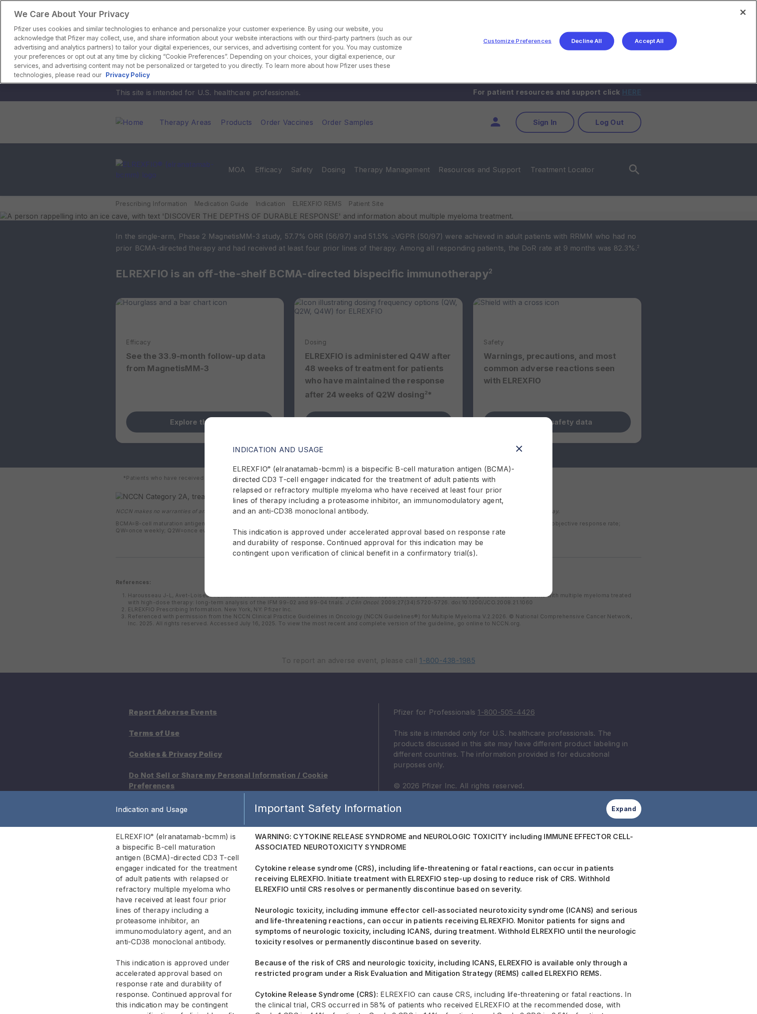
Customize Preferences (517, 40)
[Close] (743, 12)
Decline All (586, 40)
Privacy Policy (128, 74)
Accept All (649, 40)
